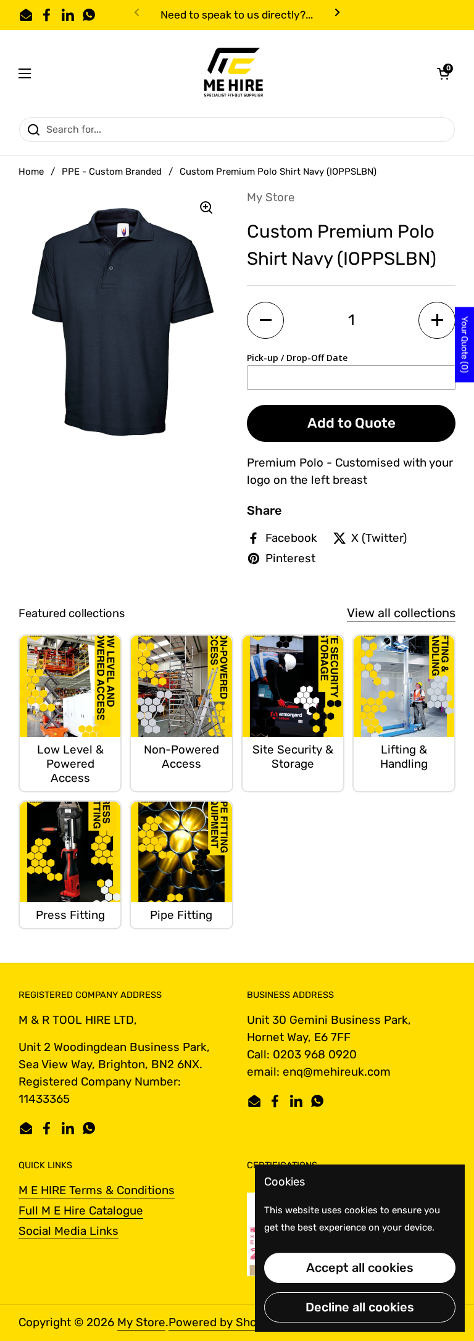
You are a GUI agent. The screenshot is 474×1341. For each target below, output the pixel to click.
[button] (443, 73)
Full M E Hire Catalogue (81, 1210)
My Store (141, 1322)
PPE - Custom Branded (112, 171)
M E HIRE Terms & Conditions (97, 1190)
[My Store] (234, 73)
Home (31, 171)
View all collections (401, 612)
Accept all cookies (360, 1267)
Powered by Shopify (222, 1322)
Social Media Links (68, 1231)
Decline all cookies (360, 1307)
